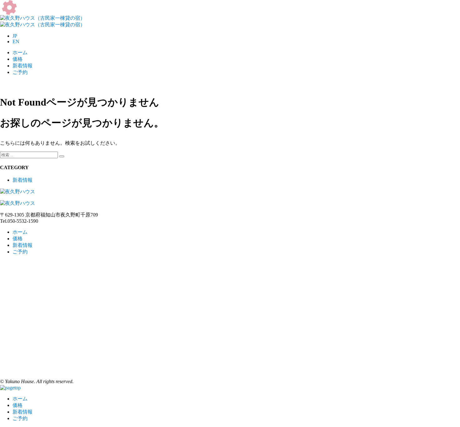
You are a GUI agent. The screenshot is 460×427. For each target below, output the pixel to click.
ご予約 (20, 72)
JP (15, 36)
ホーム (20, 52)
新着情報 (23, 65)
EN (16, 41)
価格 (18, 59)
